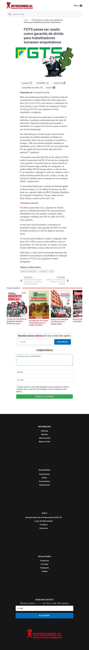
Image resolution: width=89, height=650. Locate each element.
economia (43, 271)
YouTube (44, 564)
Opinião (44, 434)
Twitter (44, 571)
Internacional (44, 438)
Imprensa (44, 528)
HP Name (7, 19)
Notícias (44, 431)
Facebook (44, 560)
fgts (51, 271)
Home (26, 20)
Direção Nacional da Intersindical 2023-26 (43, 517)
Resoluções (44, 474)
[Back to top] (83, 644)
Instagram (44, 568)
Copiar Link (58, 83)
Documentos (44, 481)
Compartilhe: (41, 83)
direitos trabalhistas (28, 271)
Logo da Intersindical (43, 521)
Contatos (44, 524)
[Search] (10, 14)
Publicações (44, 485)
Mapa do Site (44, 441)
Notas (44, 478)
